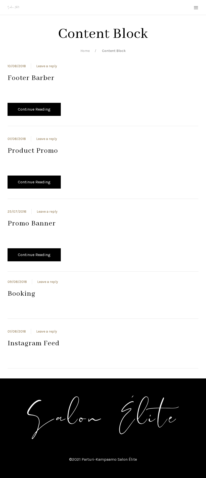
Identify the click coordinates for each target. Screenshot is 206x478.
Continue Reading (34, 109)
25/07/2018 (17, 211)
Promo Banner (32, 223)
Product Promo (33, 150)
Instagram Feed (34, 343)
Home (85, 51)
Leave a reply (46, 66)
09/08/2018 (17, 282)
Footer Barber (31, 78)
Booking (21, 293)
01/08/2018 (17, 139)
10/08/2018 (17, 66)
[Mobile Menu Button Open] (195, 7)
